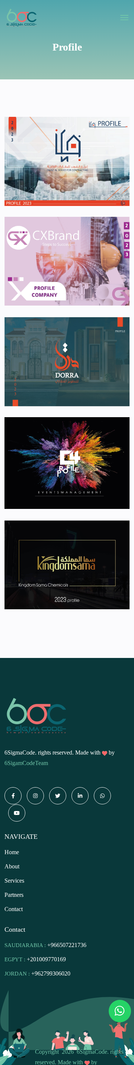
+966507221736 (66, 945)
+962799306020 (50, 973)
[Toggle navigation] (124, 17)
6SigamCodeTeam (26, 763)
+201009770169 (46, 959)
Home (11, 852)
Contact (13, 909)
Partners (13, 895)
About (11, 866)
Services (14, 880)
